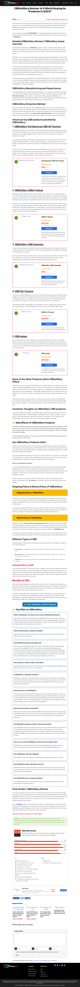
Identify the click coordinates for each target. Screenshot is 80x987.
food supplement (27, 391)
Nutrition (41, 2)
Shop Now (49, 173)
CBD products (48, 446)
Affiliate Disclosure (44, 976)
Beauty (50, 2)
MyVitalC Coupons (32, 971)
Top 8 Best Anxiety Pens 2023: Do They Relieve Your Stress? (59, 912)
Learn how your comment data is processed (45, 960)
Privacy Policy (43, 974)
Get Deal (63, 890)
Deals (23, 2)
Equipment (56, 2)
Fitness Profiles (65, 2)
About (41, 969)
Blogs (41, 970)
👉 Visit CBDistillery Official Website (40, 604)
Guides (34, 2)
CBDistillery (17, 37)
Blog (72, 2)
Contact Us (42, 972)
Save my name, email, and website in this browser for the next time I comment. (37, 952)
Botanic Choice (31, 969)
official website (33, 414)
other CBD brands (25, 438)
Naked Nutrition (32, 975)
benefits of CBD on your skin (29, 205)
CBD (47, 2)
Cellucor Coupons (32, 973)
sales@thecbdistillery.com (53, 747)
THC (61, 70)
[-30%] (26, 160)
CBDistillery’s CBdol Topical (19, 194)
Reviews (28, 2)
